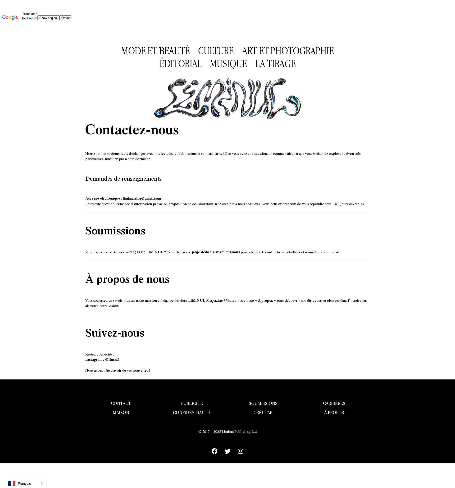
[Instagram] (240, 451)
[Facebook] (214, 451)
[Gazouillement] (227, 451)
